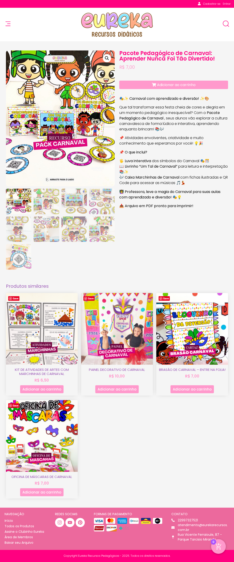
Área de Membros (19, 537)
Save (16, 298)
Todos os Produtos (19, 526)
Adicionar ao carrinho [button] (41, 389)
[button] (107, 58)
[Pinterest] (80, 522)
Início (9, 520)
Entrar (227, 4)
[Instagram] (59, 522)
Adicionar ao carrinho (176, 84)
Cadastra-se (212, 4)
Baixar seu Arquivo (19, 542)
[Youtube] (69, 522)
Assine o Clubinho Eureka (24, 531)
